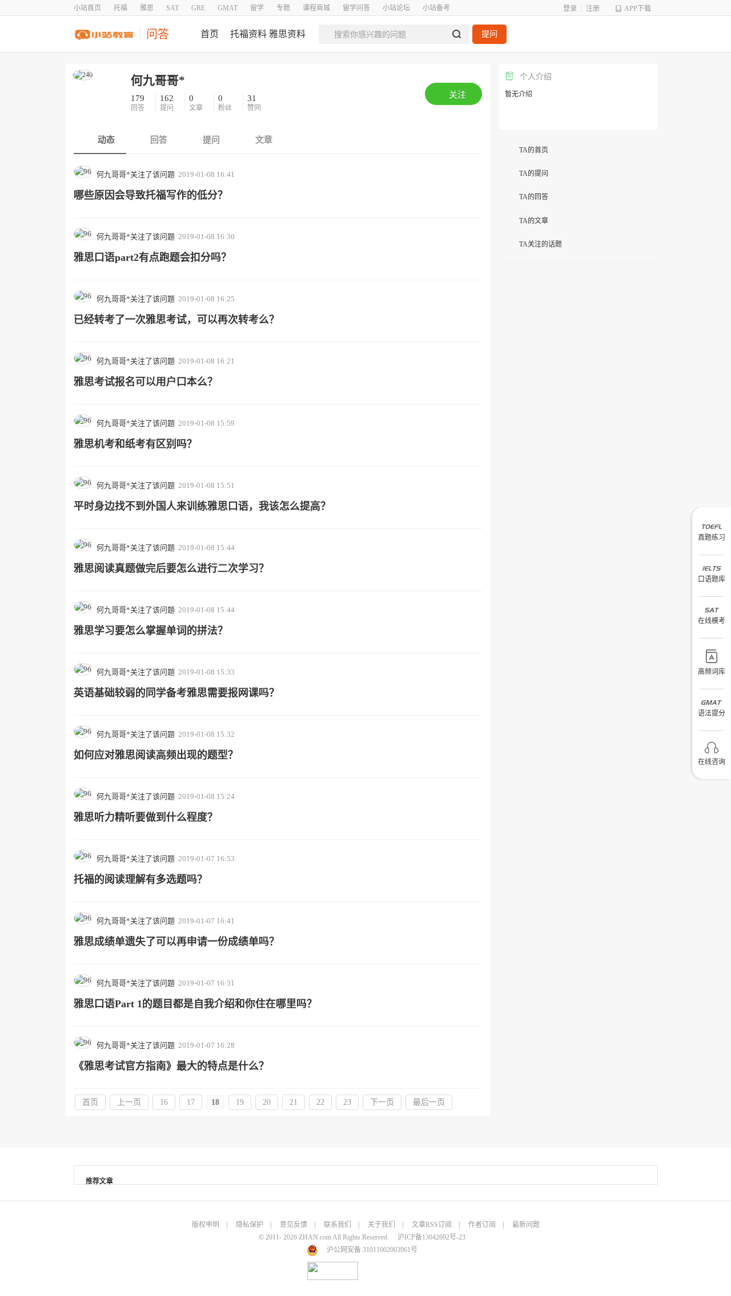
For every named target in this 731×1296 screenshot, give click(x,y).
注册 (593, 9)
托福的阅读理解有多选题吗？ (140, 879)
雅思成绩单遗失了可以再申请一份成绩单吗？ (176, 941)
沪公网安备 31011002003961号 (372, 1250)
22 (320, 1102)
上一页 (129, 1102)
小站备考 (436, 8)
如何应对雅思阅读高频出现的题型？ (156, 755)
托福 (120, 8)
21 (294, 1102)
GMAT (228, 8)
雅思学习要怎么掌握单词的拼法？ (151, 630)
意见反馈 (293, 1225)
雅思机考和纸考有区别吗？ (135, 444)
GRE (198, 8)
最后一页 (429, 1102)
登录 (570, 9)
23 (347, 1102)
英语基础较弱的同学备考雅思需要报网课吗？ (176, 693)
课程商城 (316, 8)
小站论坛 (396, 8)
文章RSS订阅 (432, 1225)
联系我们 (337, 1225)
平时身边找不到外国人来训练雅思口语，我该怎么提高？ (202, 506)
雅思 (147, 8)
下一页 (382, 1102)
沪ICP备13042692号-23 (431, 1237)
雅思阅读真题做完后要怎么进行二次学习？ (171, 568)
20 (267, 1102)
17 (191, 1102)
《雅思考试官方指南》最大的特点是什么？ (171, 1066)
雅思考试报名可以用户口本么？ (146, 381)
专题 (283, 8)
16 (164, 1102)
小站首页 (87, 8)
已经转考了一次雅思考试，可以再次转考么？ (176, 319)
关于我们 (381, 1225)
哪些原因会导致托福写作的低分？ (151, 195)
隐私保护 (249, 1225)
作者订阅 (482, 1225)
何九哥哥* (158, 80)
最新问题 (526, 1225)
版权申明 (205, 1225)
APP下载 (637, 9)
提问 (489, 34)
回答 (138, 103)
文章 (196, 103)
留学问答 (356, 8)
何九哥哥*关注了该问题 (136, 174)
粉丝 (226, 103)
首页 (90, 1102)
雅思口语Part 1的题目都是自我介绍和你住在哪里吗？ (195, 1004)
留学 (257, 8)
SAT (172, 8)
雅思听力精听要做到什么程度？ (146, 817)
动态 (105, 139)
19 (240, 1102)
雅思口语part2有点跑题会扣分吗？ (152, 257)
